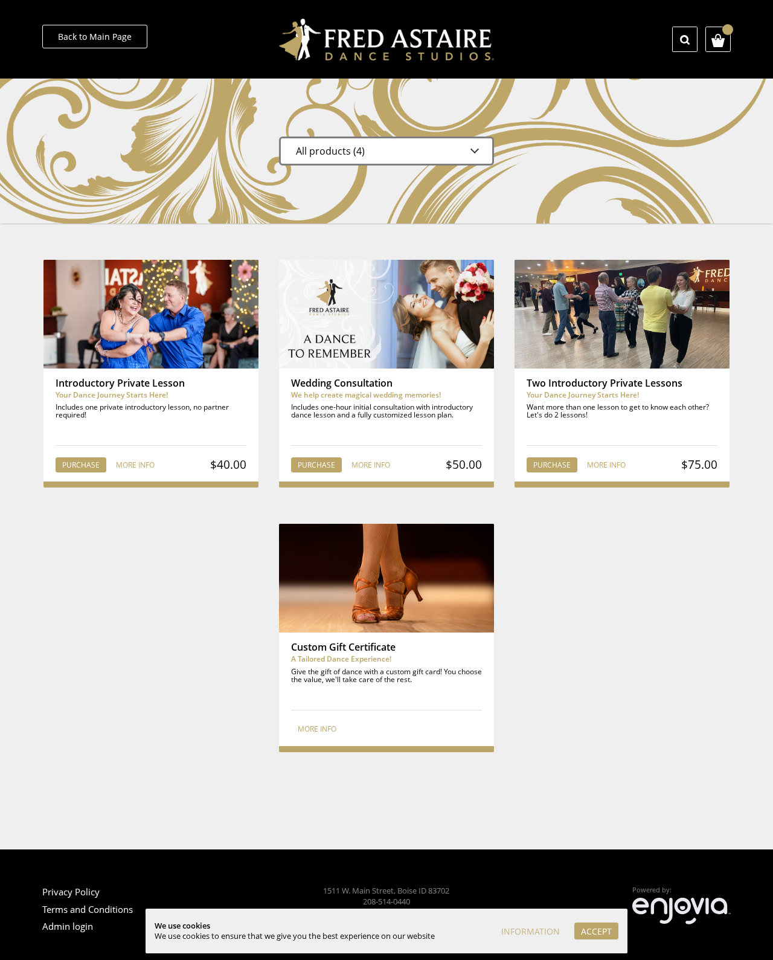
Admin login (67, 926)
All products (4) (330, 151)
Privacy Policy (71, 892)
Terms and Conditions (87, 909)
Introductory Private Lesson (120, 383)
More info (135, 465)
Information (530, 931)
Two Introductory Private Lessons (604, 383)
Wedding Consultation (342, 383)
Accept (596, 931)
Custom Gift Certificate (343, 647)
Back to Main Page (95, 36)
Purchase (81, 465)
